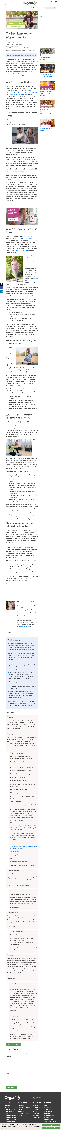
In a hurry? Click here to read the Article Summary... (21, 55)
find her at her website (23, 626)
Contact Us (47, 1109)
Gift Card (20, 1115)
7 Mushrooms (21, 1109)
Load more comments (13, 1044)
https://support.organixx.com (18, 861)
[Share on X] (1, 284)
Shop (6, 7)
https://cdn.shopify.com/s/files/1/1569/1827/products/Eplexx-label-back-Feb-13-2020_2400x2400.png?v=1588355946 (23, 828)
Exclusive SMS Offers (10, 1115)
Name (8, 1073)
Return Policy (47, 1113)
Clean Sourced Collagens (24, 1107)
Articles (12, 7)
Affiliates (7, 1107)
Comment (9, 1056)
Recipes (16, 7)
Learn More (9, 1103)
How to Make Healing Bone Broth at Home (46, 75)
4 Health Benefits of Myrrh (46, 129)
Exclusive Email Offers (10, 1117)
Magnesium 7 (21, 1105)
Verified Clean (32, 7)
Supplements (7, 1)
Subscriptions (47, 1117)
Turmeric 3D (21, 1111)
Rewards (7, 1113)
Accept (50, 1125)
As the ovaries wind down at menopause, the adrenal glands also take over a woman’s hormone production (21, 92)
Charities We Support (10, 1119)
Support (47, 1103)
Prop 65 (35, 1111)
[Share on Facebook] (1, 287)
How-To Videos (48, 1107)
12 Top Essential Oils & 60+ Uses (46, 58)
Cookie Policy (36, 1113)
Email (8, 1080)
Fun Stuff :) (37, 1103)
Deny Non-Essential (50, 1127)
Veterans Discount (49, 1119)
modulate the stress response (20, 250)
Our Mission (25, 7)
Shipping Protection (49, 1115)
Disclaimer (35, 1109)
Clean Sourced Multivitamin (25, 1113)
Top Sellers (22, 1103)
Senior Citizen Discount (50, 1121)
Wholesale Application (10, 1109)
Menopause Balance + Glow (20, 547)
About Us (7, 1105)
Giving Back (40, 7)
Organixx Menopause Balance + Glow (25, 703)
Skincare (12, 1)
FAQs (45, 1105)
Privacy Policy (4, 1128)
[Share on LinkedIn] (1, 291)
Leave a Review (48, 1111)
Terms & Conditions (38, 1107)
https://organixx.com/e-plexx (18, 855)
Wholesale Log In (9, 1111)
